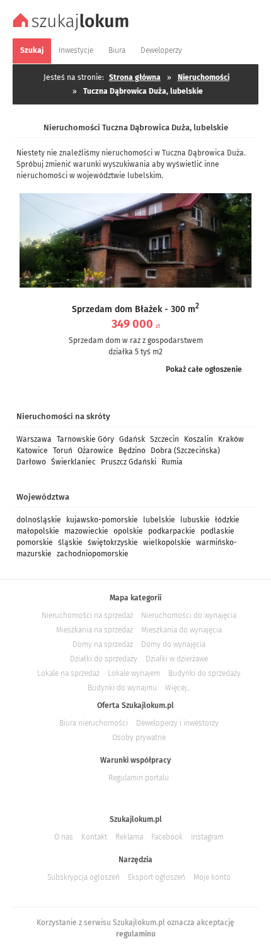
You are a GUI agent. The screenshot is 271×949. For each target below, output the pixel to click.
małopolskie (37, 531)
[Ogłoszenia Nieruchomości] (72, 29)
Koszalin (198, 439)
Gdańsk (132, 439)
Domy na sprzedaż (102, 644)
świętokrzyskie (113, 542)
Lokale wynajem (134, 673)
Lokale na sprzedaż (68, 673)
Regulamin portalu (138, 777)
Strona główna (135, 77)
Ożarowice (95, 450)
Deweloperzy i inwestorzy (177, 723)
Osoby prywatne (139, 737)
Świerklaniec (73, 462)
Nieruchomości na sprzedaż (87, 615)
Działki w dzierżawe (177, 658)
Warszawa (34, 439)
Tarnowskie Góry (85, 439)
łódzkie (227, 519)
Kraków (231, 439)
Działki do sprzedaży (103, 658)
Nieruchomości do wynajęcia (188, 615)
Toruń (62, 450)
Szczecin (164, 439)
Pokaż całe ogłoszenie (204, 369)
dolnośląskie (38, 519)
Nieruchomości (203, 77)
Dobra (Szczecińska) (185, 450)
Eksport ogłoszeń (156, 877)
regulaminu (136, 933)
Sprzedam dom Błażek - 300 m (135, 309)
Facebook (167, 837)
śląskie (70, 542)
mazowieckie (86, 531)
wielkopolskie (167, 542)
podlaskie (217, 531)
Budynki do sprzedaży (204, 673)
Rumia (172, 462)
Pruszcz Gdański (128, 462)
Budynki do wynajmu (122, 687)
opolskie (128, 531)
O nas (63, 837)
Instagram (207, 837)
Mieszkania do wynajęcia (181, 630)
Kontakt (94, 837)
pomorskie (34, 542)
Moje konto (212, 877)
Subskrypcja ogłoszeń (83, 877)
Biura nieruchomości (93, 723)
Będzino (132, 450)
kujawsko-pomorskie (102, 519)
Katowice (32, 450)
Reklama (129, 837)
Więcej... (177, 687)
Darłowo (31, 462)
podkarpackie (171, 531)
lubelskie (159, 519)
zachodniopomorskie (93, 553)
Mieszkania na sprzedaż (94, 630)
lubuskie (195, 519)
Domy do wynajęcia (173, 644)
